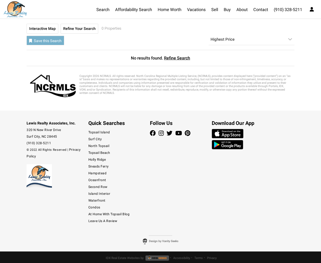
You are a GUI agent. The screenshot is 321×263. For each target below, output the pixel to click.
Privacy (212, 258)
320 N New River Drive (44, 130)
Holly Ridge (97, 159)
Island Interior (99, 193)
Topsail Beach (99, 153)
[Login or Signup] (312, 8)
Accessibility (181, 258)
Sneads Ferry (98, 166)
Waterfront (97, 200)
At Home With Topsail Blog (109, 214)
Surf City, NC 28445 (42, 136)
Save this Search (47, 41)
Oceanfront (97, 180)
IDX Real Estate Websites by (125, 258)
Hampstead (97, 173)
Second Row (98, 187)
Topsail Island (99, 132)
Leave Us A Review (102, 221)
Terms (198, 258)
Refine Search (177, 58)
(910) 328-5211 (39, 143)
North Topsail (99, 146)
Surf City (95, 139)
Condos (94, 207)
